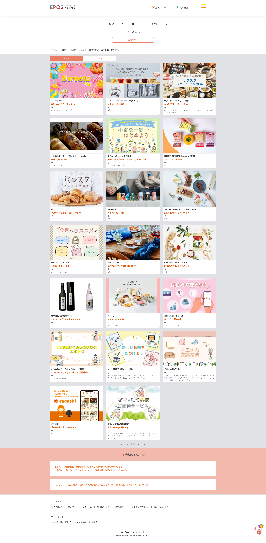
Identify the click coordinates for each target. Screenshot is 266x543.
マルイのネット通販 (86, 522)
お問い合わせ (160, 507)
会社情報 (56, 507)
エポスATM (102, 507)
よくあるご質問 (138, 507)
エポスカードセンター (78, 507)
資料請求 (119, 507)
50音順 (100, 58)
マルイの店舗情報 (60, 522)
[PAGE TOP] (257, 530)
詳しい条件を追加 (134, 32)
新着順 (66, 58)
